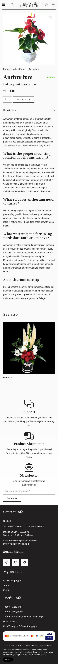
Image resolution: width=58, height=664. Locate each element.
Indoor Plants (19, 69)
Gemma (7, 377)
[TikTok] (6, 562)
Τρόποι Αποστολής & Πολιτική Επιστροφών (24, 616)
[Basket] (53, 4)
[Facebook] (24, 562)
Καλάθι (6, 590)
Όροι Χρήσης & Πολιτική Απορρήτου (20, 626)
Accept (7, 659)
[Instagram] (15, 562)
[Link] (46, 4)
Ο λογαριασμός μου (12, 580)
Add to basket (23, 99)
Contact (7, 521)
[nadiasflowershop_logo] (28, 5)
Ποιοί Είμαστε (9, 621)
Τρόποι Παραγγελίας (13, 612)
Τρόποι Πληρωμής (12, 607)
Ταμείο (6, 585)
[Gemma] (29, 348)
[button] (3, 4)
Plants (6, 69)
